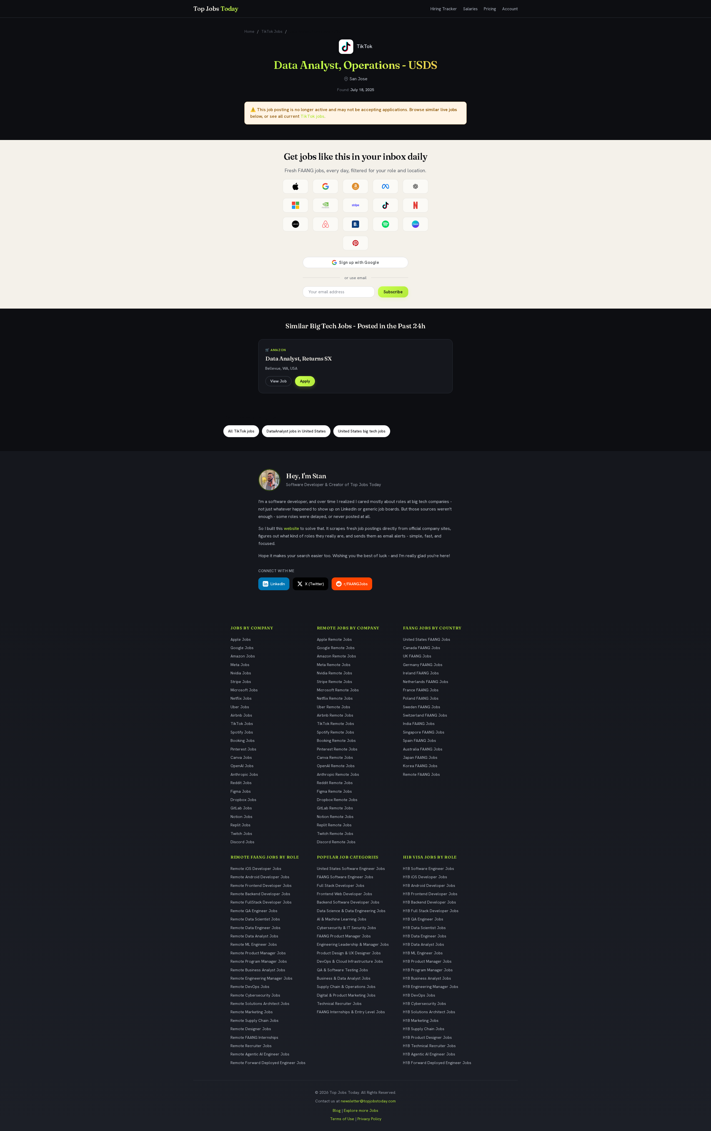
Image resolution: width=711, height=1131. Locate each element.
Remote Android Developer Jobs (260, 876)
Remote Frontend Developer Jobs (261, 885)
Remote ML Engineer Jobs (254, 944)
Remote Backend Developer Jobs (260, 893)
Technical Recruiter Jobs (339, 1003)
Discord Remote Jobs (336, 841)
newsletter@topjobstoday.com (368, 1101)
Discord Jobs (242, 841)
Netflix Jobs (241, 698)
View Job (278, 381)
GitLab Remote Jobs (335, 807)
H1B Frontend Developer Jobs (430, 893)
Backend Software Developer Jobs (348, 902)
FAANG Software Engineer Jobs (345, 876)
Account (510, 9)
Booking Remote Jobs (336, 740)
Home (249, 31)
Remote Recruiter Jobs (251, 1045)
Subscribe (393, 292)
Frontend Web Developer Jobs (344, 893)
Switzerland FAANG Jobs (425, 715)
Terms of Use (342, 1118)
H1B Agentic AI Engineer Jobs (429, 1054)
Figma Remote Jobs (334, 791)
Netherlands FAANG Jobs (425, 681)
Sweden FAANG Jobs (421, 706)
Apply (305, 381)
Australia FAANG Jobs (422, 749)
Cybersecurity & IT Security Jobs (346, 927)
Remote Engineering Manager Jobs (261, 978)
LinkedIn (278, 583)
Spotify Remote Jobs (335, 732)
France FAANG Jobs (421, 689)
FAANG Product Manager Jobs (344, 936)
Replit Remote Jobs (334, 824)
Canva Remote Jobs (335, 757)
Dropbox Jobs (243, 799)
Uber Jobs (240, 706)
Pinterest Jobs (243, 749)
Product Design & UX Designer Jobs (349, 952)
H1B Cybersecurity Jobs (424, 1003)
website (291, 528)
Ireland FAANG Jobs (421, 672)
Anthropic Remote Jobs (338, 774)
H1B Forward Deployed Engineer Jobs (437, 1062)
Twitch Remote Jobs (335, 833)
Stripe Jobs (241, 681)
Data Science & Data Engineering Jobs (351, 910)
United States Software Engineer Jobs (351, 868)
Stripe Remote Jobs (334, 681)
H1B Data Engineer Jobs (424, 936)
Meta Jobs (240, 664)
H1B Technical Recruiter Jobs (429, 1045)
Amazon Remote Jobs (336, 656)
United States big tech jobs (361, 431)
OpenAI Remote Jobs (336, 765)
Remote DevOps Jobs (250, 986)
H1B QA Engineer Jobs (423, 919)
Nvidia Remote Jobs (334, 672)
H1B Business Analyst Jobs (427, 978)
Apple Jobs (241, 639)
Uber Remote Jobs (333, 706)
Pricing (490, 9)
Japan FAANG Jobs (420, 757)
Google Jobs (242, 647)
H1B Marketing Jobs (421, 1020)
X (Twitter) (314, 583)
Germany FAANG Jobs (422, 664)
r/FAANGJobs (356, 583)
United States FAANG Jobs (426, 639)
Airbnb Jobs (241, 715)
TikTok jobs (312, 116)
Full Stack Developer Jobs (340, 885)
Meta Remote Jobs (334, 664)
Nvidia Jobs (241, 672)
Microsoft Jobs (244, 689)
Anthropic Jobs (244, 774)
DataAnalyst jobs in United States (296, 431)
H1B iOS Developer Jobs (425, 876)
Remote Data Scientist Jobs (255, 919)
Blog (337, 1110)
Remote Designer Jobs (251, 1028)
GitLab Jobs (241, 807)
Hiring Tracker (443, 9)
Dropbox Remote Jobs (337, 799)
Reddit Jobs (241, 782)
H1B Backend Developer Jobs (429, 902)
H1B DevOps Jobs (419, 995)
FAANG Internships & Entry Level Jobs (351, 1011)
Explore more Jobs (361, 1110)
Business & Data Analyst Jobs (343, 978)
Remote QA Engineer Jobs (254, 910)
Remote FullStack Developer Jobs (261, 902)
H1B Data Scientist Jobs (424, 927)
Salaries (470, 9)
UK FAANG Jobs (417, 656)
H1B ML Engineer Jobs (423, 952)
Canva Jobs (241, 757)
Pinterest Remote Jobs (337, 749)
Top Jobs (215, 8)
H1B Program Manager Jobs (428, 969)
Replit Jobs (241, 824)
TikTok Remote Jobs (335, 723)
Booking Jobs (243, 740)
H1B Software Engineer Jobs (428, 868)
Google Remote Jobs (336, 647)
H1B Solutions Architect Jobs (429, 1011)
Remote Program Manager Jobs (259, 961)
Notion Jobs (241, 816)
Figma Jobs (241, 791)
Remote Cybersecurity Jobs (255, 995)
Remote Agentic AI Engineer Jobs (260, 1054)
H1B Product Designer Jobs (427, 1037)
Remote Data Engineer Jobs (256, 927)
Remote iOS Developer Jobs (256, 868)
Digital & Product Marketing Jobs (346, 995)
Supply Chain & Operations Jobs (346, 986)
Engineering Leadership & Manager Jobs (353, 944)
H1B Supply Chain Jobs (423, 1028)
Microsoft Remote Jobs (338, 689)
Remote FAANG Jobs (421, 774)
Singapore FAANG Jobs (423, 732)
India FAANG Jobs (419, 723)
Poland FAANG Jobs (421, 698)
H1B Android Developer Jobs (429, 885)
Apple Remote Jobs (334, 639)
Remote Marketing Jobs (252, 1011)
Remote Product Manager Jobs (258, 952)
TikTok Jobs (271, 31)
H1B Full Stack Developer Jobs (431, 910)
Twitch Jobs (241, 833)
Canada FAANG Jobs (421, 647)
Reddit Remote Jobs (335, 782)
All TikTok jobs (241, 431)
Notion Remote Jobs (335, 816)
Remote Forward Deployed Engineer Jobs (268, 1062)
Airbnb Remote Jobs (335, 715)
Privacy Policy (369, 1118)
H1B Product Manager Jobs (427, 961)
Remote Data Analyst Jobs (254, 936)
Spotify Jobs (242, 732)
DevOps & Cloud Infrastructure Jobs (350, 961)
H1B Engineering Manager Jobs (430, 986)
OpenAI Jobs (242, 765)
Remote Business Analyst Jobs (258, 969)
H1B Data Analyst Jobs (423, 944)
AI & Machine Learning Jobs (341, 919)
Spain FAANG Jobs (419, 740)
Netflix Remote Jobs (335, 698)
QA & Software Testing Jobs (342, 969)
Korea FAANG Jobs (420, 765)
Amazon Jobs (243, 656)
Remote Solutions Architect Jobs (260, 1003)
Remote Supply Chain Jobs (255, 1020)
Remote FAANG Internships (254, 1037)
